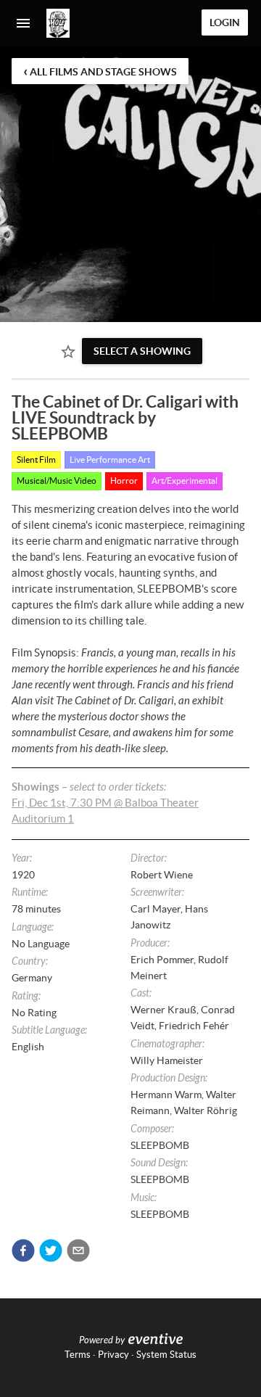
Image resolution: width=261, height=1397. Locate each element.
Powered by (102, 1340)
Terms (78, 1354)
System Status (166, 1354)
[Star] (68, 351)
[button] (23, 1250)
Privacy (113, 1354)
